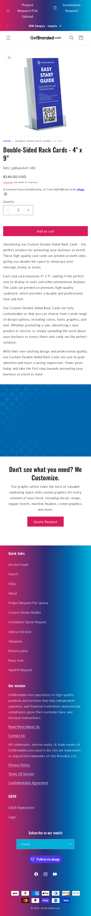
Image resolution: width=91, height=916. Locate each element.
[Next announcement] (83, 26)
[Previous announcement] (7, 26)
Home (7, 141)
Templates (15, 641)
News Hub (15, 660)
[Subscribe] (69, 844)
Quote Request (45, 522)
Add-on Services (20, 632)
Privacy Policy (19, 765)
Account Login (18, 564)
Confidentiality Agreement (28, 783)
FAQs (12, 584)
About (12, 593)
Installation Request (72, 8)
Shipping (7, 182)
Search (13, 574)
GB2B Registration (21, 807)
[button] (8, 37)
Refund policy (18, 651)
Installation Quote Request (27, 622)
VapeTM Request (20, 670)
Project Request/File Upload (28, 10)
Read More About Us (24, 727)
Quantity (8, 201)
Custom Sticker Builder (24, 612)
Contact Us (16, 735)
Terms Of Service (21, 774)
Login (12, 817)
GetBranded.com (50, 908)
